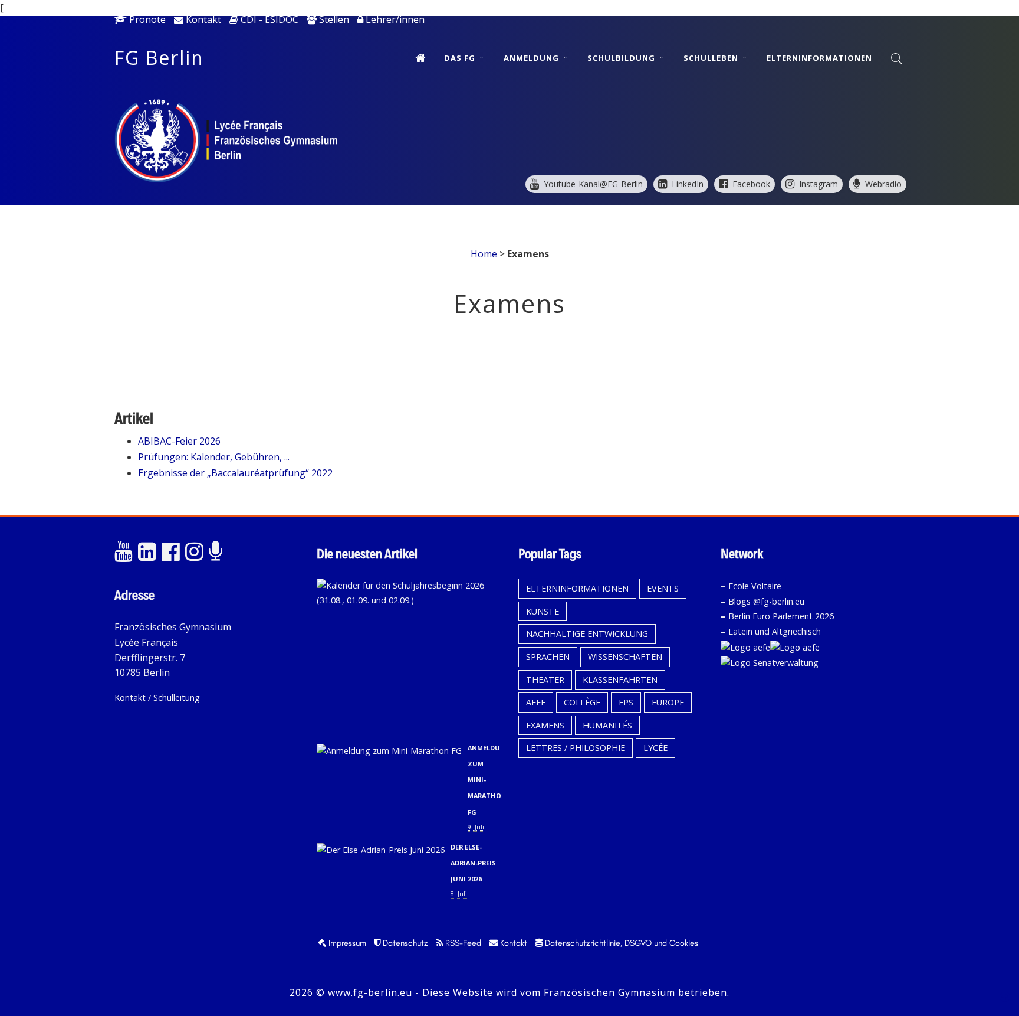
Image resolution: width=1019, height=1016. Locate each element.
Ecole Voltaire (754, 586)
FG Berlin (159, 57)
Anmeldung (532, 58)
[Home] (420, 58)
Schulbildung (622, 58)
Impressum (346, 942)
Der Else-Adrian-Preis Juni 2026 (473, 862)
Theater (545, 679)
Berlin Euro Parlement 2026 (781, 616)
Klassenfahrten (620, 679)
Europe (668, 702)
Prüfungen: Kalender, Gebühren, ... (214, 456)
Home (484, 253)
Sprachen (548, 656)
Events (663, 588)
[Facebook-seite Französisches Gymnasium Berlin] (170, 552)
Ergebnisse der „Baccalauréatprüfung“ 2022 (235, 472)
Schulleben (712, 58)
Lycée (655, 747)
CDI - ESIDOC (268, 19)
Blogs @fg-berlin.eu (766, 601)
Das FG (461, 58)
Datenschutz (404, 942)
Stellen (333, 19)
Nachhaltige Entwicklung (587, 633)
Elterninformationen (819, 58)
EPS (626, 702)
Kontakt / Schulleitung (157, 697)
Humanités (607, 725)
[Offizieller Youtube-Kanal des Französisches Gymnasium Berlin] (123, 552)
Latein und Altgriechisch (774, 631)
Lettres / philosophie (575, 747)
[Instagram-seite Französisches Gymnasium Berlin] (194, 552)
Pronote (146, 19)
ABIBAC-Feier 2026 (179, 441)
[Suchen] (897, 59)
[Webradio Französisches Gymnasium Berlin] (217, 552)
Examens (545, 725)
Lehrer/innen (394, 19)
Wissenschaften (625, 656)
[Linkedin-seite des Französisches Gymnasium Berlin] (147, 552)
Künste (542, 611)
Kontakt (202, 19)
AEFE (535, 702)
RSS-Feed (462, 942)
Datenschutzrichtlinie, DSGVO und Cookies (620, 942)
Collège (582, 702)
